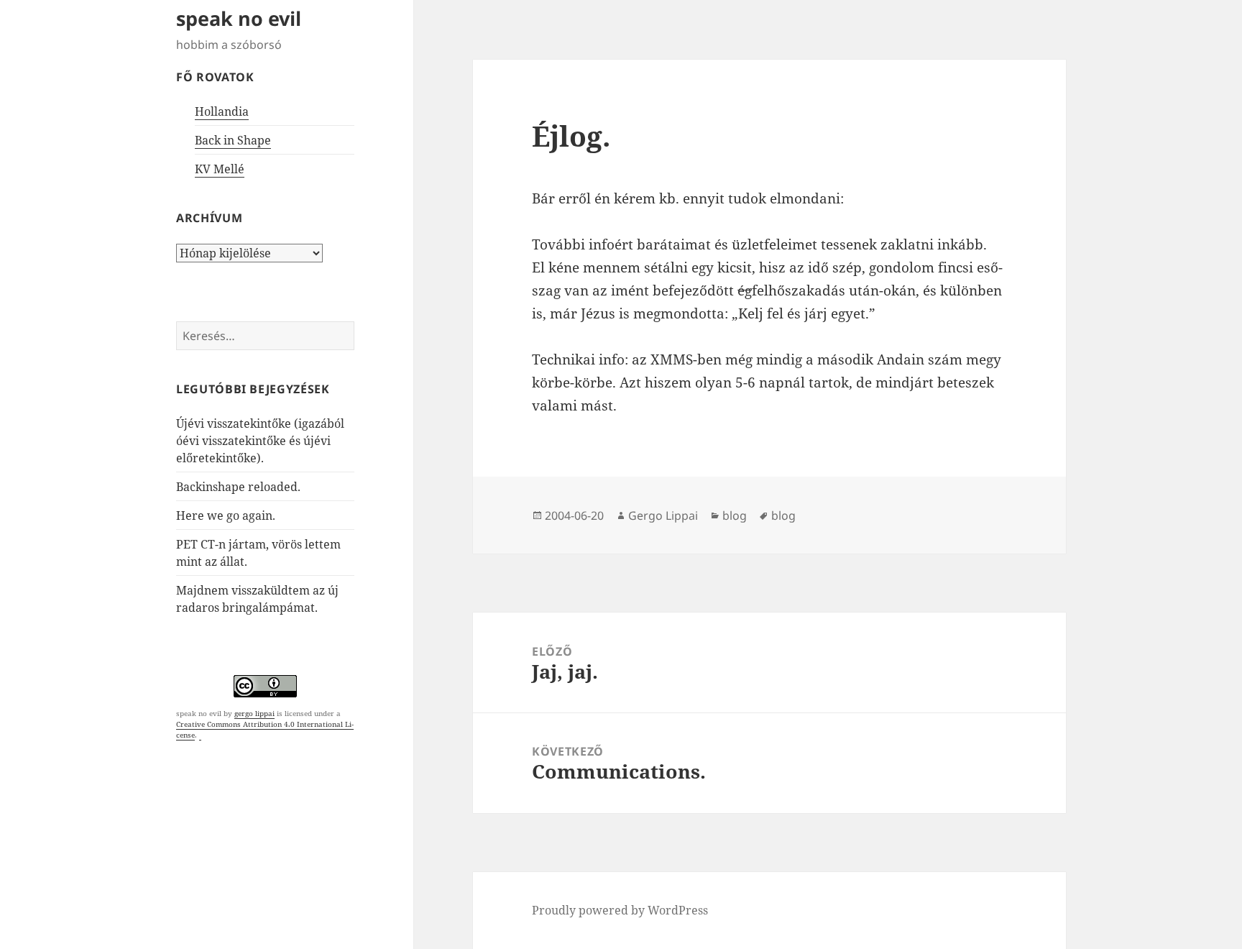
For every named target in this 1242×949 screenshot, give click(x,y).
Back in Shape (233, 140)
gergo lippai (254, 713)
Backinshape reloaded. (238, 487)
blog (734, 515)
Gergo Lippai (663, 515)
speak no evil (238, 18)
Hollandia (222, 111)
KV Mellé (219, 169)
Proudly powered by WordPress (620, 910)
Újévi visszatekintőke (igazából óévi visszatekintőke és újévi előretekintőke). (260, 441)
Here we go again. (225, 515)
